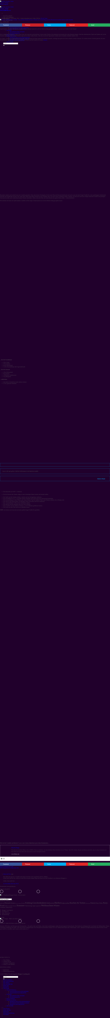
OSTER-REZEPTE (15, 33)
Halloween (50, 903)
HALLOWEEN (10, 998)
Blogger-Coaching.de (7, 910)
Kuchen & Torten (77, 903)
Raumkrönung (5, 914)
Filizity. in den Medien (9, 964)
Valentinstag (28, 906)
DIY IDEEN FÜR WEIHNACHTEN (19, 1003)
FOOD (1, 10)
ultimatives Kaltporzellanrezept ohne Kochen (92, 927)
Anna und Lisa (7, 874)
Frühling (28, 903)
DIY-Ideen (7, 926)
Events (23, 903)
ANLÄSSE (6, 988)
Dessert (45, 40)
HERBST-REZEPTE (7, 10)
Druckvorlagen (18, 903)
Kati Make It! (5, 911)
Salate (6, 905)
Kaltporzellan (65, 903)
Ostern (92, 903)
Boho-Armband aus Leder (6, 866)
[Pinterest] (1, 859)
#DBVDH (2, 903)
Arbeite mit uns (7, 961)
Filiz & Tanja (44, 18)
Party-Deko (99, 903)
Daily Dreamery (6, 913)
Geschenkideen (39, 903)
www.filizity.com (15, 854)
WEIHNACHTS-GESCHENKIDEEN (20, 37)
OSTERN (9, 30)
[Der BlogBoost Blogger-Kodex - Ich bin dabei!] (12, 895)
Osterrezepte (73, 927)
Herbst (58, 902)
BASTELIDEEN (7, 980)
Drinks (13, 903)
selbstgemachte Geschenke (89, 926)
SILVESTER (9, 42)
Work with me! (7, 1010)
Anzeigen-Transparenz (9, 963)
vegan (33, 905)
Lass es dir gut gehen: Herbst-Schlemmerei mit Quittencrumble (20, 471)
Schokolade (10, 905)
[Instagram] (4, 859)
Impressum (6, 970)
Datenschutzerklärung (8, 971)
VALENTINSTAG (11, 990)
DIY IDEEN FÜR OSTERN (17, 31)
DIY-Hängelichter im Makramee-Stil (9, 868)
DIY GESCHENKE (8, 17)
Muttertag (88, 903)
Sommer (21, 905)
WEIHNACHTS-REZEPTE (17, 1004)
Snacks (14, 905)
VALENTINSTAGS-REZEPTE (18, 993)
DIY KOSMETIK (8, 984)
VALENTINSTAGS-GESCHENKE (19, 27)
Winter (57, 905)
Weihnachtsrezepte (62, 927)
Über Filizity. (6, 960)
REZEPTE (6, 23)
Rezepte (15, 926)
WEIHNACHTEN (11, 1000)
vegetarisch (38, 905)
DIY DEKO (6, 982)
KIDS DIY (6, 21)
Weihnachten (47, 905)
